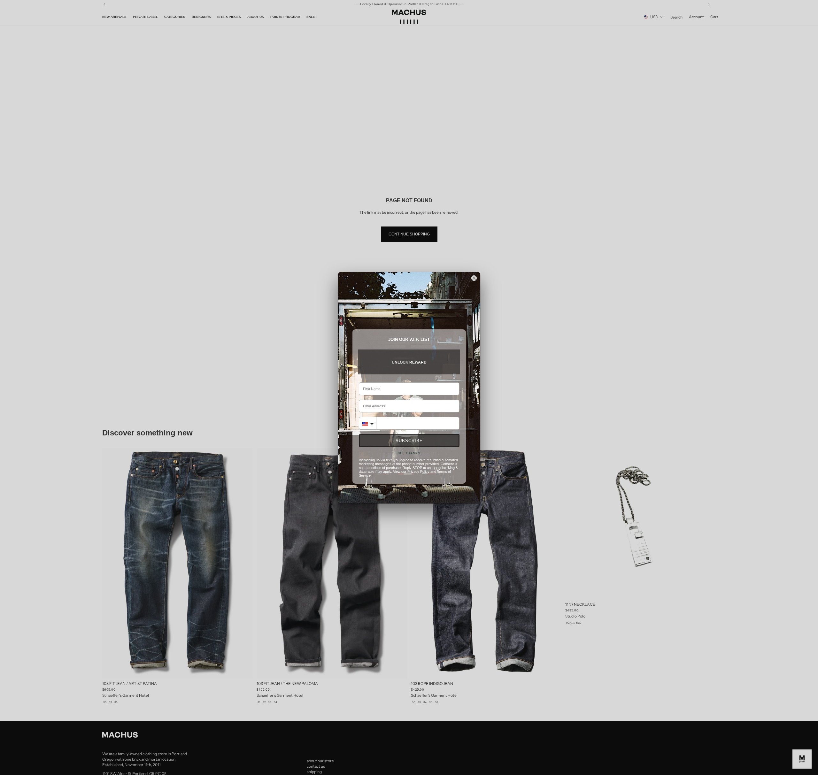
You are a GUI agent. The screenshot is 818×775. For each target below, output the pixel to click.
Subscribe (409, 440)
